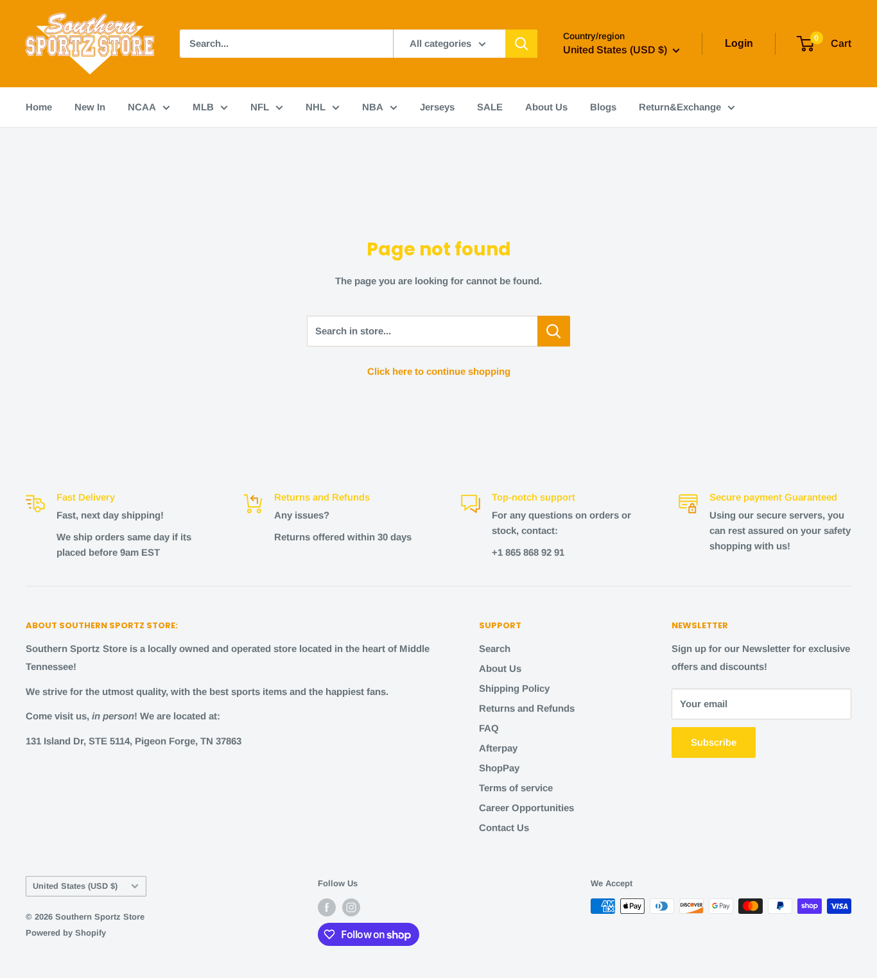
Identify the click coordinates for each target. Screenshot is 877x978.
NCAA (142, 106)
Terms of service (516, 787)
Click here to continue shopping (438, 371)
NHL (316, 106)
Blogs (603, 106)
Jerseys (437, 106)
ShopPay (499, 767)
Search (494, 648)
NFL (259, 106)
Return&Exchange (680, 106)
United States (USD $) (75, 886)
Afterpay (498, 747)
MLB (203, 106)
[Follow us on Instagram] (351, 907)
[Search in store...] (553, 331)
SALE (490, 106)
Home (39, 106)
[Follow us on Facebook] (327, 907)
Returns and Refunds (527, 708)
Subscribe (713, 742)
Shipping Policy (514, 688)
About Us (546, 106)
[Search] (521, 44)
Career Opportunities (526, 807)
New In (89, 106)
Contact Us (504, 827)
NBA (372, 106)
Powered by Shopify (66, 933)
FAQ (489, 728)
